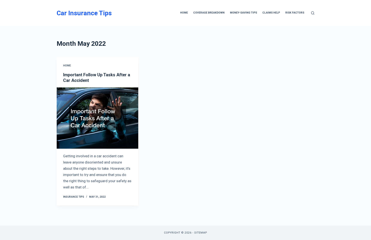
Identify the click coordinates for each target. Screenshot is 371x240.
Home (184, 12)
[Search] (312, 13)
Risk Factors (294, 12)
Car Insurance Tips (84, 13)
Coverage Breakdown (209, 12)
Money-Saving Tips (243, 12)
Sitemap (200, 232)
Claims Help (271, 12)
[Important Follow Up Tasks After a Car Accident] (97, 118)
